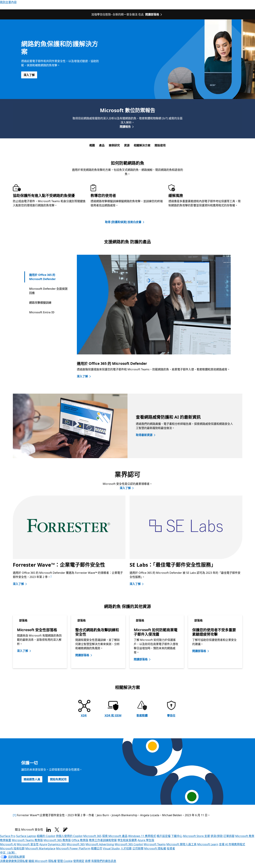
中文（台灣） (8, 853)
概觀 (92, 145)
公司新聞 (137, 848)
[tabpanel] (154, 320)
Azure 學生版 (146, 840)
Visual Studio (111, 848)
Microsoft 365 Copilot (129, 844)
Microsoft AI (8, 844)
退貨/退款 (217, 836)
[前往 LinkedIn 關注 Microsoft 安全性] (48, 829)
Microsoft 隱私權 (155, 848)
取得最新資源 (144, 435)
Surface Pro (7, 836)
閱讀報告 (125, 126)
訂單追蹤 (229, 836)
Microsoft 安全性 (28, 844)
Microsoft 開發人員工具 (181, 844)
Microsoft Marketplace (40, 848)
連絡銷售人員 (32, 779)
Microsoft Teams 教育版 (27, 840)
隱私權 (52, 861)
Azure (43, 844)
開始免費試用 (58, 779)
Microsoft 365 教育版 (57, 840)
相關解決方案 (142, 145)
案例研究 (114, 145)
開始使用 (160, 145)
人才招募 (126, 848)
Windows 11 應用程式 (142, 836)
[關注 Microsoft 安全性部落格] (65, 829)
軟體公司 (96, 848)
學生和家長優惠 (127, 840)
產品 (102, 145)
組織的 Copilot (46, 836)
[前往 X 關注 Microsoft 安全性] (57, 829)
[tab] (48, 276)
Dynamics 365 (57, 844)
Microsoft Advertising (100, 844)
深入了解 (82, 376)
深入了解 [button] (29, 75)
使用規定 (78, 861)
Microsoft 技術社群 (12, 848)
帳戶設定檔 (164, 836)
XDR (84, 715)
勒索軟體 (142, 715)
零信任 (171, 715)
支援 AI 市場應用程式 (232, 844)
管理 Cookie (65, 861)
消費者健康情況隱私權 (14, 861)
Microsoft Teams (155, 844)
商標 (88, 861)
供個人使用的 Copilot (69, 836)
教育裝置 (5, 840)
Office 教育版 (79, 840)
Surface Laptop (26, 836)
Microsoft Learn (207, 844)
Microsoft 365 (92, 836)
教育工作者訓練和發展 (103, 840)
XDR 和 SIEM (113, 715)
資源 (127, 145)
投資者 (171, 848)
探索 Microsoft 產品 (115, 836)
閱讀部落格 (152, 14)
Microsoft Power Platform (73, 848)
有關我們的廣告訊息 (103, 861)
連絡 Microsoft (38, 861)
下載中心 (176, 836)
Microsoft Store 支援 (196, 836)
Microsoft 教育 (244, 836)
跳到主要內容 (8, 2)
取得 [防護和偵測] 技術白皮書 (123, 222)
